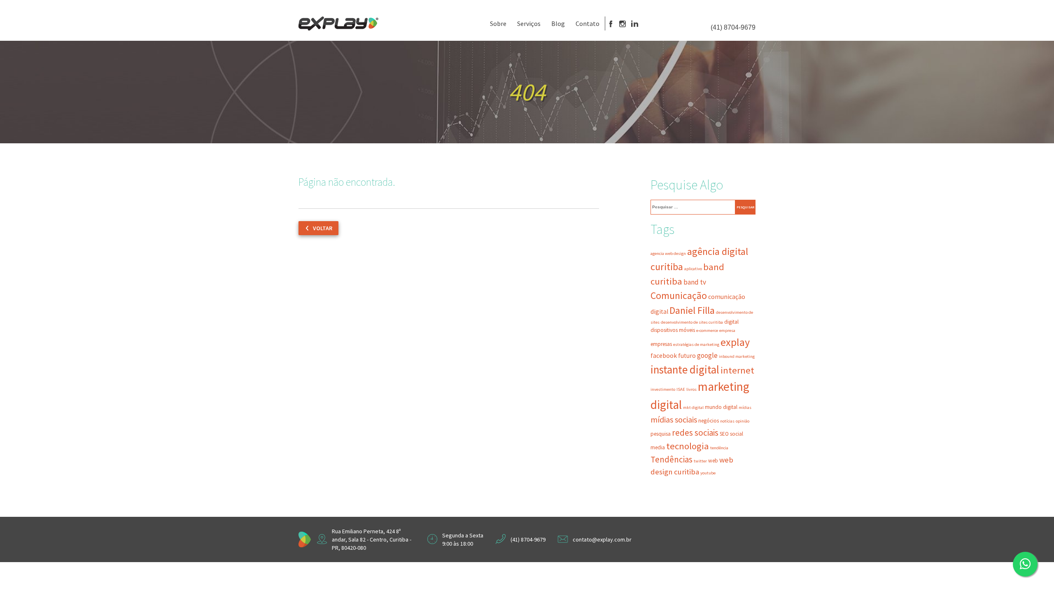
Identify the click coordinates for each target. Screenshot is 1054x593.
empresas (661, 344)
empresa (727, 330)
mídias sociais (674, 420)
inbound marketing (737, 356)
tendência (719, 448)
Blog (558, 23)
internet (737, 370)
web (713, 460)
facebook (664, 356)
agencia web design (668, 253)
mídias (745, 407)
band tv (694, 282)
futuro (687, 356)
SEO (724, 433)
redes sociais (695, 432)
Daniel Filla (692, 310)
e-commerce (707, 330)
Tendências (672, 459)
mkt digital (693, 407)
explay (735, 342)
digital (731, 321)
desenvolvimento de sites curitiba (692, 322)
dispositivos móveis (673, 330)
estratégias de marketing (696, 344)
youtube (708, 473)
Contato (587, 23)
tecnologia (687, 446)
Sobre (498, 23)
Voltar (322, 228)
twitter (700, 461)
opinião (742, 421)
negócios (708, 420)
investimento (663, 389)
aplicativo (693, 268)
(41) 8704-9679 (733, 27)
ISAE (680, 389)
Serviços (529, 23)
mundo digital (721, 407)
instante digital (685, 369)
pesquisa (661, 433)
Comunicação (679, 295)
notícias (727, 421)
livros (691, 389)
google (707, 355)
